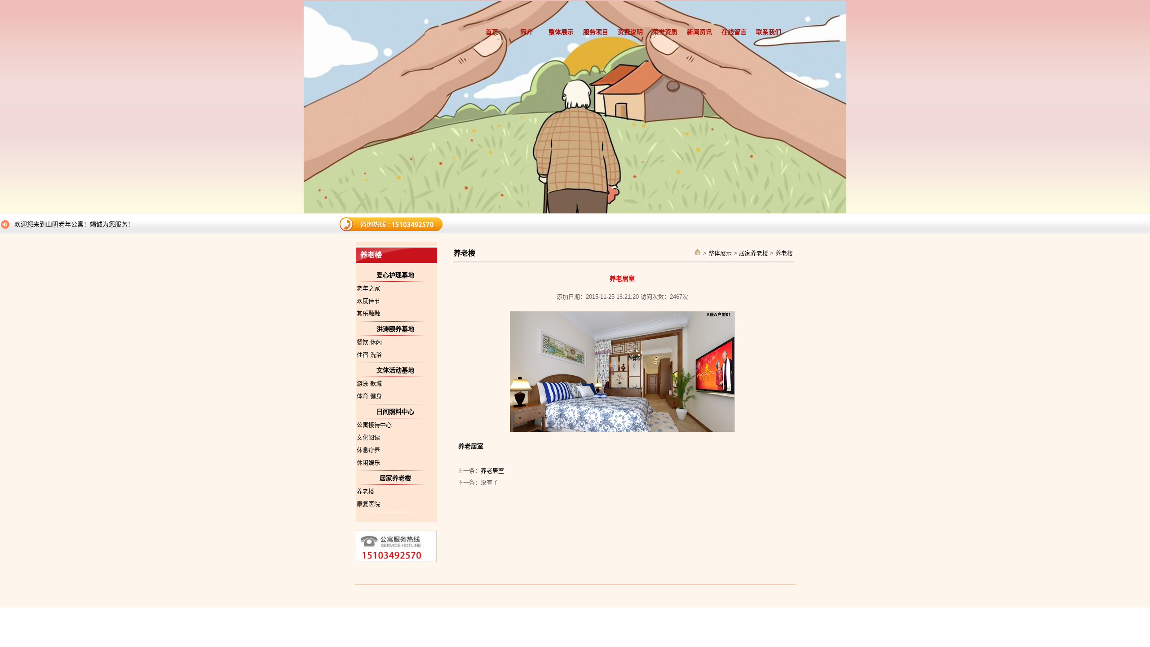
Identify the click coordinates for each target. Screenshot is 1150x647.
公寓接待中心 (374, 424)
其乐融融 (368, 313)
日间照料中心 (395, 411)
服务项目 (595, 31)
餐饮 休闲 (369, 342)
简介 (526, 31)
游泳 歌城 (369, 383)
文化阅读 (368, 437)
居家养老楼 (395, 478)
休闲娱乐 (368, 462)
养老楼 (365, 491)
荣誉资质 (664, 31)
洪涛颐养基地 (395, 328)
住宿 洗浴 (369, 354)
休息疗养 (368, 450)
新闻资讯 (699, 31)
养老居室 (492, 470)
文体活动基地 (395, 370)
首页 (492, 31)
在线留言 (734, 31)
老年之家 (368, 288)
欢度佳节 (368, 300)
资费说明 (630, 31)
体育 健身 (369, 396)
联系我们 (768, 31)
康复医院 (368, 504)
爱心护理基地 (395, 275)
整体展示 (561, 31)
